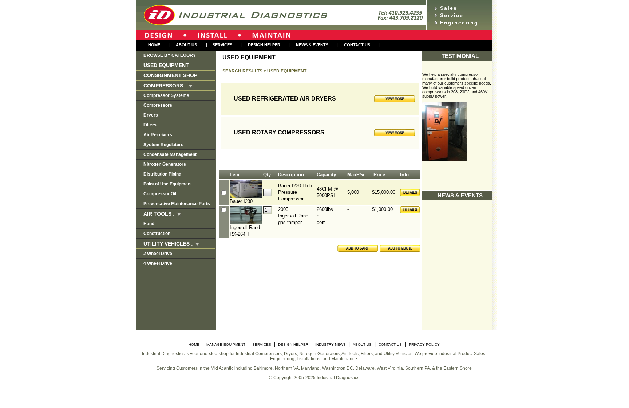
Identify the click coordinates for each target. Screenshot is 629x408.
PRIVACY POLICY (424, 344)
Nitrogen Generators (164, 164)
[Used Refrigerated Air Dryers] (394, 100)
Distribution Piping (162, 174)
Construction (156, 233)
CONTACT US (390, 344)
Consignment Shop (170, 75)
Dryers (150, 115)
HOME (194, 344)
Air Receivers (157, 134)
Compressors (157, 105)
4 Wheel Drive (157, 263)
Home (154, 45)
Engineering (459, 23)
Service (451, 15)
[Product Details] (410, 194)
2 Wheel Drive (157, 253)
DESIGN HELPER (293, 344)
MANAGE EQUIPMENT (225, 344)
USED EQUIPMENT (286, 71)
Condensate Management (170, 154)
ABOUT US (362, 344)
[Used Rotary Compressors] (394, 134)
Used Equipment (166, 65)
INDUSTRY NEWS (330, 344)
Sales (448, 8)
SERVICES (262, 344)
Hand (148, 223)
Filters (150, 125)
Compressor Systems (166, 95)
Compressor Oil (159, 193)
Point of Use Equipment (167, 184)
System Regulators (163, 144)
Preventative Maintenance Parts (176, 203)
